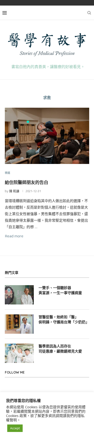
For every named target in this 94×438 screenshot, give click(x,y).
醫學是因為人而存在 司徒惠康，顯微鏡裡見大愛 (60, 348)
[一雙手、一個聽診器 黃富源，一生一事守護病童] (19, 294)
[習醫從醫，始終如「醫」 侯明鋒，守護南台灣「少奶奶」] (19, 324)
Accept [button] (15, 428)
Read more (14, 235)
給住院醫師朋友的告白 (26, 182)
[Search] (89, 13)
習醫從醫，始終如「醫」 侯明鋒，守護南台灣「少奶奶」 (64, 319)
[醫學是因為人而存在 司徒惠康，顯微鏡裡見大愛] (19, 353)
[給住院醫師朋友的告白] (47, 136)
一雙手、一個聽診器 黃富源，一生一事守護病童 (60, 290)
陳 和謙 (14, 191)
